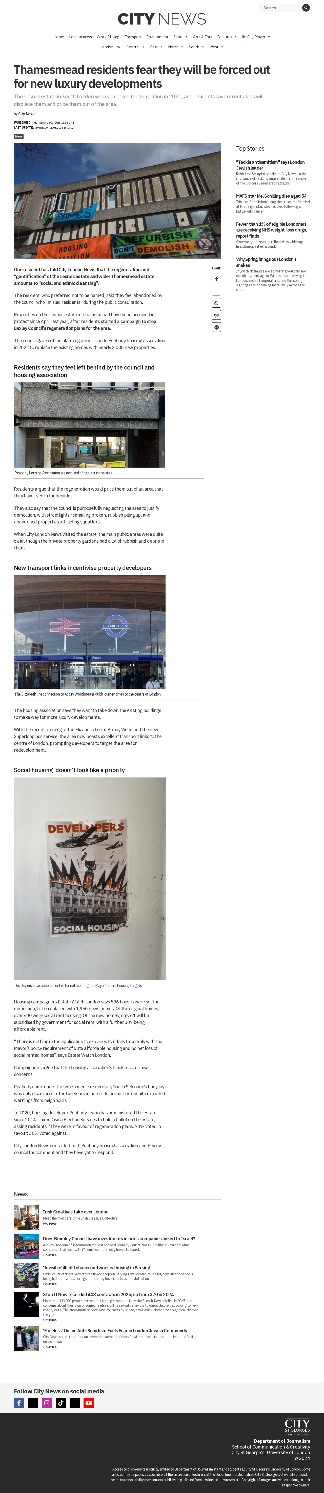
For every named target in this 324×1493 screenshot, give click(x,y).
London (111, 46)
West (214, 46)
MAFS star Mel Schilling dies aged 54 (271, 196)
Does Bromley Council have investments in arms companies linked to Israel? (119, 1239)
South (194, 46)
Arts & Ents (202, 36)
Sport (178, 36)
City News (26, 113)
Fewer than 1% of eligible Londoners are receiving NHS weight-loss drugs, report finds (271, 230)
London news (80, 36)
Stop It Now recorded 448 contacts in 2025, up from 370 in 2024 (108, 1294)
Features (224, 36)
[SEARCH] (306, 8)
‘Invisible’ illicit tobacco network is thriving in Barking (96, 1268)
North (173, 46)
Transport (133, 36)
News (18, 136)
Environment (157, 36)
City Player (256, 36)
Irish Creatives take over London (75, 1212)
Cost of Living (108, 36)
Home (58, 36)
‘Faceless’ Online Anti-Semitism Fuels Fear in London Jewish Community (115, 1331)
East (154, 46)
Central (133, 46)
